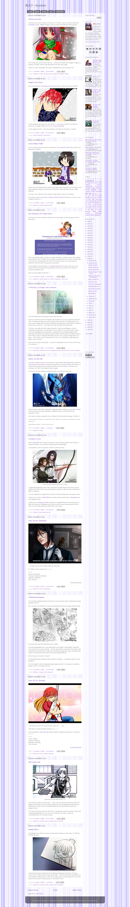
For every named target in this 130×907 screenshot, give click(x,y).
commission (36, 350)
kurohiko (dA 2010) (75, 747)
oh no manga (94, 202)
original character (56, 350)
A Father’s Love (34, 439)
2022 (88, 230)
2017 (88, 242)
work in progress (75, 350)
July (90, 303)
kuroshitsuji (47, 589)
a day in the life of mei (93, 179)
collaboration (89, 186)
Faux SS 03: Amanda (36, 680)
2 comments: (49, 428)
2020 (88, 235)
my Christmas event (46, 86)
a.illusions (35, 74)
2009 (88, 320)
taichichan (43, 732)
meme (100, 197)
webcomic (98, 213)
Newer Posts (33, 890)
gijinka (96, 194)
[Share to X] (61, 71)
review (90, 206)
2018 (88, 240)
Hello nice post (89, 147)
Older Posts (76, 890)
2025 (88, 223)
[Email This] (57, 71)
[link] (56, 732)
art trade (87, 183)
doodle (100, 189)
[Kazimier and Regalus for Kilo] (64, 313)
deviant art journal (56, 266)
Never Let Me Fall (35, 359)
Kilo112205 (36, 442)
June (90, 305)
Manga (37, 11)
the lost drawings (95, 207)
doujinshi (87, 191)
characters (99, 184)
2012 (88, 254)
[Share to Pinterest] (64, 71)
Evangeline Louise (33, 24)
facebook (99, 191)
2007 (88, 324)
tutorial (100, 209)
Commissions (60, 11)
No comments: (50, 71)
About (30, 11)
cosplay (93, 188)
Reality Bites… (34, 829)
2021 (88, 233)
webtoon (87, 215)
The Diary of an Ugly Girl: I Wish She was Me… (97, 61)
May (90, 308)
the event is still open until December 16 (52, 197)
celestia (87, 184)
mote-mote (65, 279)
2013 (88, 251)
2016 (88, 244)
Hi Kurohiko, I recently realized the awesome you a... (92, 162)
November (92, 263)
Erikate (38, 149)
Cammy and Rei (34, 19)
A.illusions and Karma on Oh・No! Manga (97, 91)
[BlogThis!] (59, 71)
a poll (73, 875)
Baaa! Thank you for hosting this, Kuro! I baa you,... (93, 140)
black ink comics (95, 183)
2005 (88, 329)
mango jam (56, 74)
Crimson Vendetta (58, 126)
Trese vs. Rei (96, 76)
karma (48, 135)
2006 (88, 327)
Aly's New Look (34, 762)
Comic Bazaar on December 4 (37, 364)
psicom (100, 204)
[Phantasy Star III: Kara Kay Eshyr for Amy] (46, 313)
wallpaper (87, 213)
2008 (88, 322)
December (92, 260)
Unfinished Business (36, 597)
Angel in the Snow (35, 82)
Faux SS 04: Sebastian (37, 521)
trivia (96, 209)
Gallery (44, 11)
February (91, 315)
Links (50, 11)
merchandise (88, 199)
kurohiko (97, 24)
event (93, 191)
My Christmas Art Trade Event (40, 214)
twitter (100, 211)
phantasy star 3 (65, 350)
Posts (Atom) (39, 893)
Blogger (95, 900)
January (91, 317)
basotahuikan (74, 497)
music (87, 201)
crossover (41, 821)
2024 (88, 226)
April (90, 310)
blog (40, 512)
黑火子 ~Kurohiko (35, 5)
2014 (88, 249)
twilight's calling (64, 74)
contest (41, 74)
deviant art (47, 74)
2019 (88, 237)
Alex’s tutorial (76, 409)
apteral (100, 181)
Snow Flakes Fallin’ (35, 144)
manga (41, 430)
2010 (88, 258)
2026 (88, 221)
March (91, 312)
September (92, 298)
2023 (88, 228)
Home (55, 890)
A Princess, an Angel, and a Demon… (43, 287)
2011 (88, 256)
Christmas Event (64, 147)
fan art (48, 350)
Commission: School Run (96, 121)
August (91, 301)
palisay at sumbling (92, 204)
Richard (66, 362)
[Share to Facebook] (62, 71)
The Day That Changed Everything (96, 106)
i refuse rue (94, 195)
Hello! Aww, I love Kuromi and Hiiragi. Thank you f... (92, 153)
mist (93, 199)
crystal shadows (90, 189)
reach (86, 206)
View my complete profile (92, 42)
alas (96, 181)
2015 (88, 247)
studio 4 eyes (96, 206)
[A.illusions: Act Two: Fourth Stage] (55, 406)
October (91, 296)
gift (51, 74)
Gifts (47, 502)
